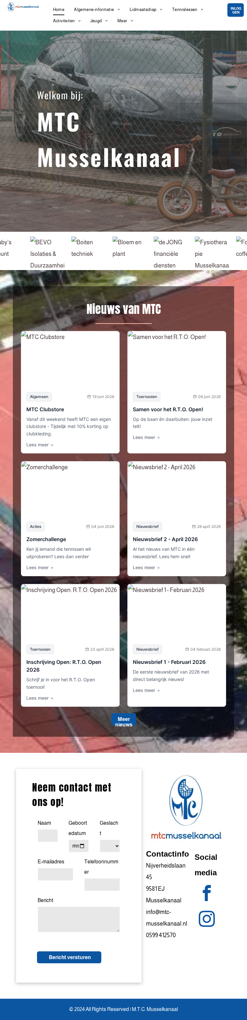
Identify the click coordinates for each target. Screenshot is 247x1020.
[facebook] (207, 894)
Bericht (45, 900)
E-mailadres (51, 861)
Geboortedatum (78, 828)
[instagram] (207, 920)
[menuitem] (58, 9)
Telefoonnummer (101, 867)
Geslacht (109, 828)
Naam (44, 823)
